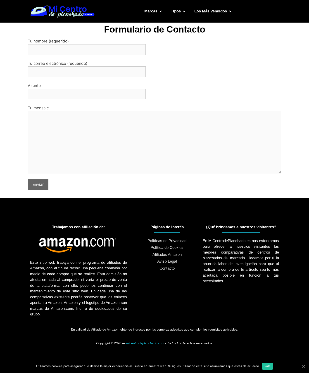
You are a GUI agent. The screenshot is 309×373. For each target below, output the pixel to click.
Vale (267, 366)
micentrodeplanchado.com (145, 343)
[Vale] (303, 366)
